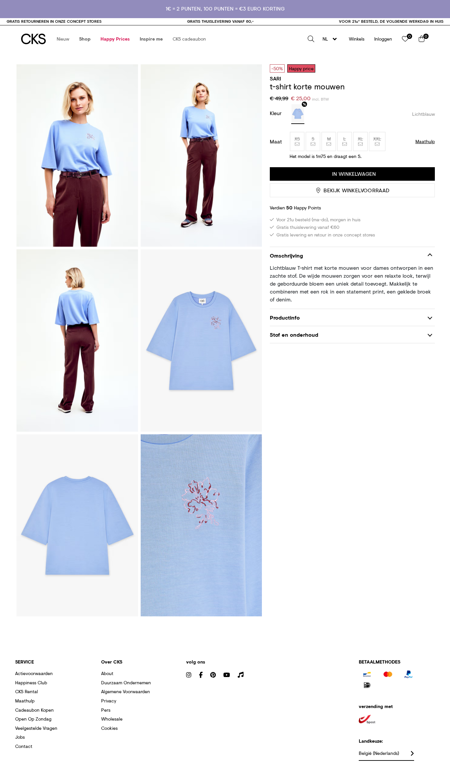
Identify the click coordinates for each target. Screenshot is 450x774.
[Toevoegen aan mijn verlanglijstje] (425, 68)
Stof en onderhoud (294, 334)
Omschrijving (286, 255)
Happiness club (31, 682)
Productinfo (285, 317)
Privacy (108, 700)
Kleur (276, 113)
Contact (23, 746)
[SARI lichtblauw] (297, 114)
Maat (276, 141)
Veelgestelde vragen (36, 728)
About (107, 673)
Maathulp (25, 700)
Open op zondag (33, 718)
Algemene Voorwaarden (125, 691)
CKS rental (26, 691)
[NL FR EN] (331, 38)
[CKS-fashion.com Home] (33, 38)
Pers (105, 709)
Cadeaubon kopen (34, 709)
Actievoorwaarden (34, 673)
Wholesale (112, 718)
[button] (63, 39)
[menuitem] (63, 38)
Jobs (20, 736)
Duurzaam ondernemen (126, 682)
